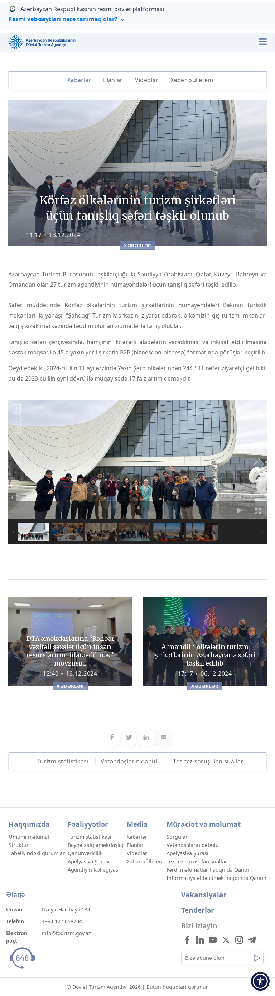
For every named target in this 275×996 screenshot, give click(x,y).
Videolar (147, 80)
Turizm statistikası (62, 761)
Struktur (19, 845)
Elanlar (112, 80)
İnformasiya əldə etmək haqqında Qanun (216, 878)
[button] (260, 981)
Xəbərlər (79, 80)
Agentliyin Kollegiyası (94, 869)
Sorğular (177, 836)
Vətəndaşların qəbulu (131, 761)
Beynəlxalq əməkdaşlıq (96, 845)
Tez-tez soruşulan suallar (208, 761)
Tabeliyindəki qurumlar (37, 853)
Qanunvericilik (85, 853)
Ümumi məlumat (29, 836)
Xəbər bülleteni (191, 80)
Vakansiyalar (204, 895)
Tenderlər (197, 910)
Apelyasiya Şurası (89, 861)
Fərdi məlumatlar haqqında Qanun (209, 869)
